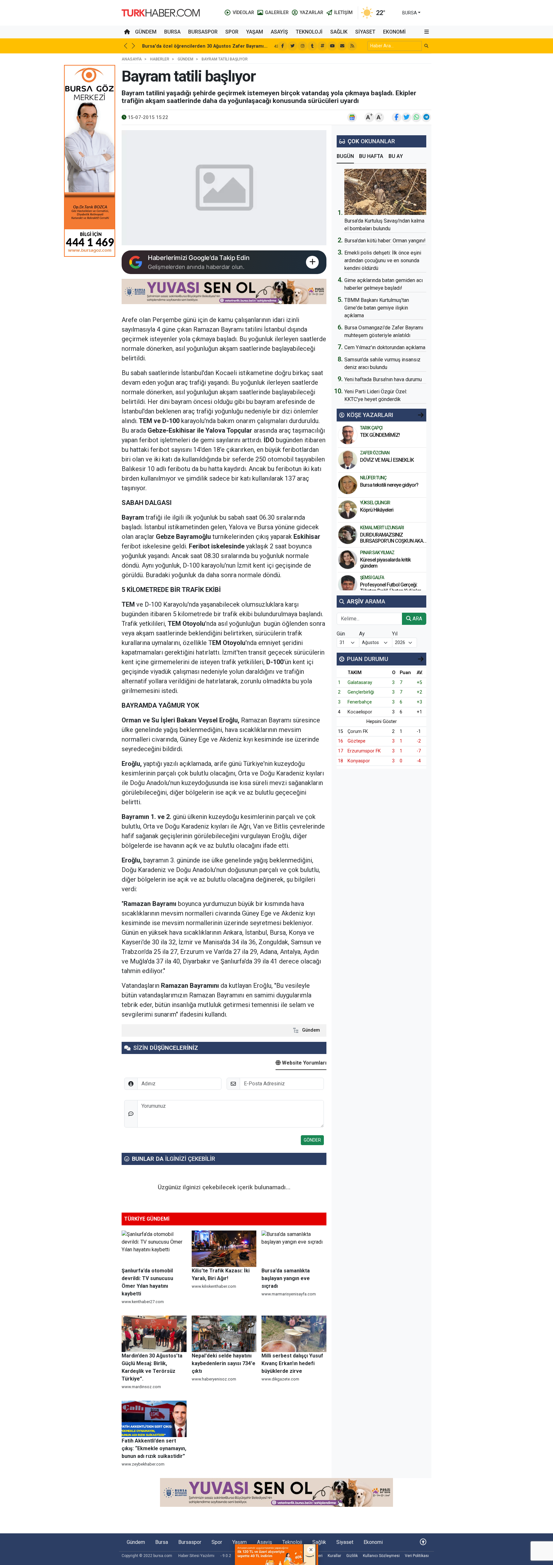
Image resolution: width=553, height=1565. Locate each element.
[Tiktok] (312, 46)
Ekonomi (394, 32)
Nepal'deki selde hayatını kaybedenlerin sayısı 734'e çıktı (223, 1363)
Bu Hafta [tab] (371, 156)
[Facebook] (282, 46)
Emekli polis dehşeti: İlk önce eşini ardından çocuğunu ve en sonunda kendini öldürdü (382, 260)
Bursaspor (203, 32)
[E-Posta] (342, 46)
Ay (362, 634)
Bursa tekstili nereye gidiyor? (389, 485)
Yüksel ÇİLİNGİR (375, 502)
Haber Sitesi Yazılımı (196, 1555)
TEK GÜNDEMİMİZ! (380, 435)
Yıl (394, 634)
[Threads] (322, 46)
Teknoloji (309, 32)
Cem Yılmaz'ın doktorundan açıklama (384, 347)
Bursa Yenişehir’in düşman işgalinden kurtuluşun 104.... (203, 46)
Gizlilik (352, 1555)
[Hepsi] (421, 415)
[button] (426, 32)
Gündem (145, 32)
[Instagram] (302, 46)
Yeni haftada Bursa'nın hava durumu (383, 379)
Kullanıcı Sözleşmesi (381, 1555)
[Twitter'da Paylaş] (406, 117)
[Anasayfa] (127, 32)
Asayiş (279, 32)
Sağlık (339, 32)
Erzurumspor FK (364, 751)
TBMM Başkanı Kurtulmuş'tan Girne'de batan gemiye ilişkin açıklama (376, 308)
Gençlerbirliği (361, 692)
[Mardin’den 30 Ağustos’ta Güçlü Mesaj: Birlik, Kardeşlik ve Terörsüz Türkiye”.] (154, 1334)
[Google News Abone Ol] (352, 117)
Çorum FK (358, 731)
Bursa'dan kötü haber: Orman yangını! (385, 241)
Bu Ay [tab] (396, 156)
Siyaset (365, 32)
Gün (341, 634)
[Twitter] (292, 46)
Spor (231, 32)
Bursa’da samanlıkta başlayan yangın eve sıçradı (285, 1278)
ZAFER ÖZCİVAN (374, 452)
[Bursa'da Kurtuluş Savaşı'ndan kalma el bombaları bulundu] (385, 192)
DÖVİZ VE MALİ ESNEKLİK (387, 460)
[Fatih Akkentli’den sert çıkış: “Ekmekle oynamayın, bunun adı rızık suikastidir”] (154, 1419)
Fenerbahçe (360, 702)
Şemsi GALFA (372, 577)
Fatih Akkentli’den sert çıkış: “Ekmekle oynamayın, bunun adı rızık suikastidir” (154, 1448)
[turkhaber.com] (161, 12)
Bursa (172, 32)
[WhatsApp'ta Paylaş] (416, 117)
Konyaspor (359, 761)
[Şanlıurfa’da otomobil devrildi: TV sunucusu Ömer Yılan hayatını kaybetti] (154, 1249)
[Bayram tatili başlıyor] (224, 187)
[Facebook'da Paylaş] (396, 117)
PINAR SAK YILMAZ (377, 552)
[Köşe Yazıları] (347, 434)
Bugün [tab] (345, 156)
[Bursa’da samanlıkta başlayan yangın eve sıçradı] (293, 1249)
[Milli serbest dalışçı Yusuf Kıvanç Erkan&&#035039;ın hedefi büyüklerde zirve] (293, 1334)
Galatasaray (360, 682)
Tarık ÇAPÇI (371, 427)
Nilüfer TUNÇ (373, 477)
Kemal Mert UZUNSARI (382, 527)
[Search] (426, 46)
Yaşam (254, 32)
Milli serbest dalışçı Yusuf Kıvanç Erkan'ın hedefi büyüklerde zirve (292, 1363)
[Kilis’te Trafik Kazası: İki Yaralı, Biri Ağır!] (224, 1249)
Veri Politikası (417, 1555)
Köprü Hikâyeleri (377, 510)
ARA (416, 619)
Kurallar (334, 1555)
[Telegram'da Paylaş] (426, 117)
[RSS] (352, 46)
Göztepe (356, 741)
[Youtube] (332, 46)
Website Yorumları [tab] (303, 1063)
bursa (409, 12)
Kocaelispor (360, 712)
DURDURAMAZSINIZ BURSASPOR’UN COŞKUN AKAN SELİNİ (393, 541)
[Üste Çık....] (423, 1542)
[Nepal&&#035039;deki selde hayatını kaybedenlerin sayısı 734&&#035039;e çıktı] (224, 1334)
